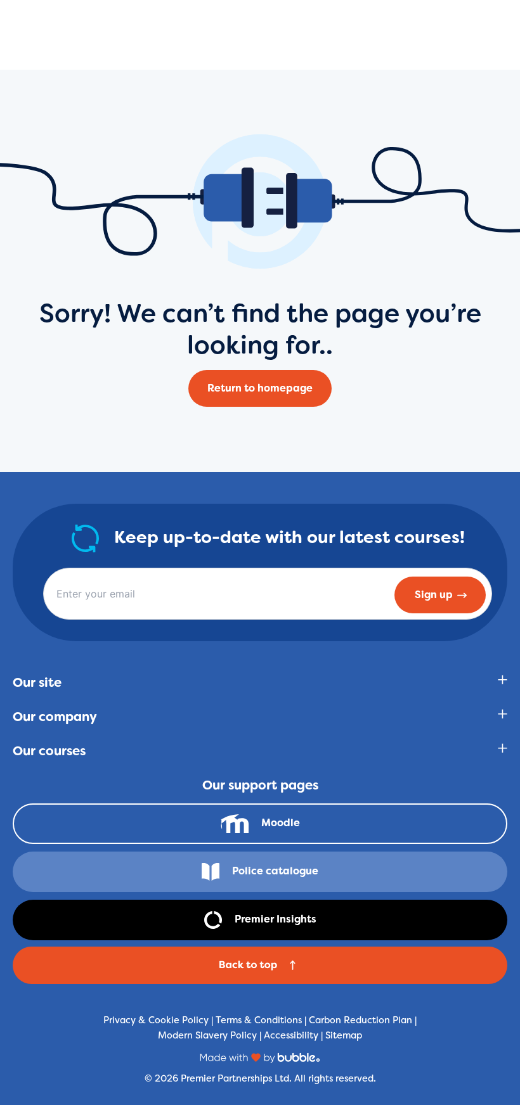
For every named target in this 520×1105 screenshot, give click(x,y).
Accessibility (291, 1035)
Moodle (280, 822)
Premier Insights (275, 919)
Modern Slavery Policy (207, 1035)
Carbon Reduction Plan (360, 1020)
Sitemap (343, 1035)
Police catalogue (275, 871)
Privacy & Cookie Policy (156, 1020)
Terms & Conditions (259, 1020)
